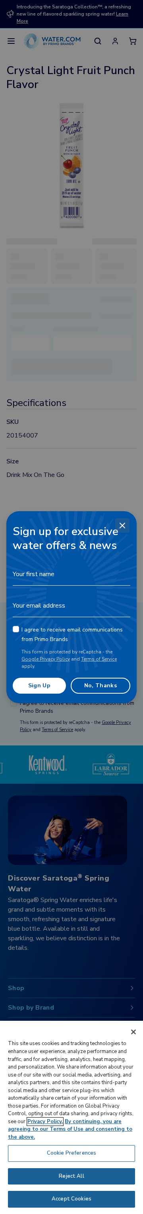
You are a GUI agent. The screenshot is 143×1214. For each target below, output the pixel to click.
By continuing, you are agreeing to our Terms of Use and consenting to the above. (70, 1129)
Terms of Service (99, 659)
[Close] (122, 525)
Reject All (71, 1176)
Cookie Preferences (71, 1153)
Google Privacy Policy (45, 659)
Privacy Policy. (45, 1121)
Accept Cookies (71, 1198)
